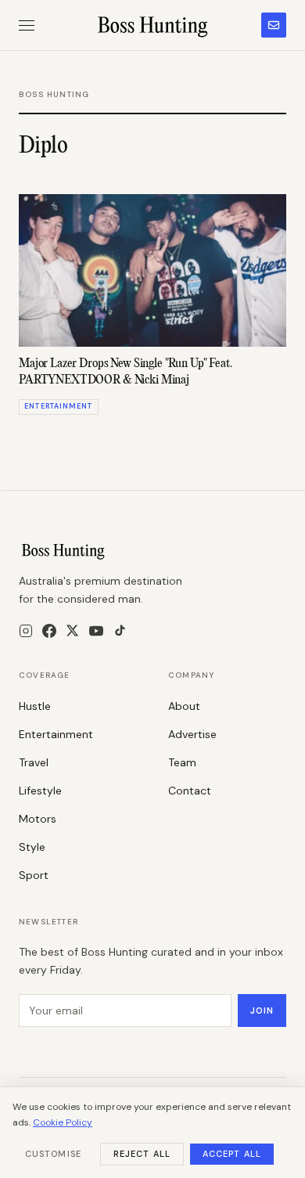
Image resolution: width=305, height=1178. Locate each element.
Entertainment (56, 734)
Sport (33, 875)
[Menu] (26, 25)
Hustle (35, 706)
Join (262, 1010)
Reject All (141, 1153)
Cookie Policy (62, 1122)
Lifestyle (40, 791)
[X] (72, 630)
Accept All (232, 1153)
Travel (33, 762)
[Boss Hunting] (153, 25)
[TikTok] (120, 630)
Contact (189, 791)
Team (182, 762)
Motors (37, 819)
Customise (53, 1153)
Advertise (192, 734)
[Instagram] (26, 631)
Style (32, 847)
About (184, 706)
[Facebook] (49, 631)
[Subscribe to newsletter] (273, 25)
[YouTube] (96, 631)
